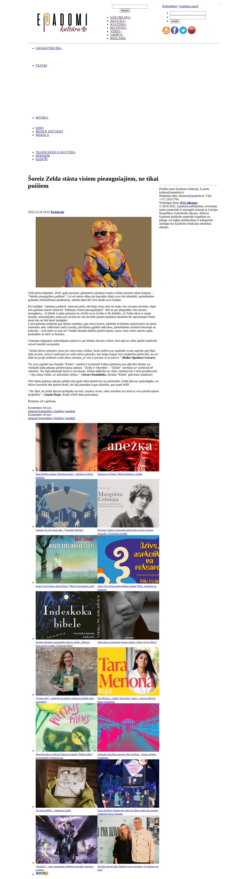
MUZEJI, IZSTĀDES (49, 131)
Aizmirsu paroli (188, 6)
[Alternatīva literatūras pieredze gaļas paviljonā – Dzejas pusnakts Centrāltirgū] (128, 750)
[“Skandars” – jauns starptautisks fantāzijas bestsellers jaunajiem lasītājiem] (66, 862)
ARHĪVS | (116, 34)
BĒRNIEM (43, 155)
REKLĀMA (118, 38)
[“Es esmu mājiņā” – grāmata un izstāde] (66, 806)
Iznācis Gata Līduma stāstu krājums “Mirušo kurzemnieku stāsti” (65, 586)
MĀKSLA (42, 135)
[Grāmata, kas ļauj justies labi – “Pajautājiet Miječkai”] (66, 526)
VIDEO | (115, 31)
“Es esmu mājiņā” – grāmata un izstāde (53, 810)
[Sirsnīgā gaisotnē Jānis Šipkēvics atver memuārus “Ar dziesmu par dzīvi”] (128, 862)
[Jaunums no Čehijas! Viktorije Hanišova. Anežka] (128, 470)
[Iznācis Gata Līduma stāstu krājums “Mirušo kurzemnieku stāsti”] (66, 582)
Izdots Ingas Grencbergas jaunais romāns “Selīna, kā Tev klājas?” (127, 642)
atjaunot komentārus (40, 411)
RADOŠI (41, 159)
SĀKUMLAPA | (120, 17)
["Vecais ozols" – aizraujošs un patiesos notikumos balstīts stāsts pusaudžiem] (66, 694)
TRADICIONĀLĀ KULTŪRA (55, 152)
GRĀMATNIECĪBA (49, 48)
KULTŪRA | (118, 24)
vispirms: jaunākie (64, 411)
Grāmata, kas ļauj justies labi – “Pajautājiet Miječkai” (60, 530)
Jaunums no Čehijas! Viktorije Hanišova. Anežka (119, 474)
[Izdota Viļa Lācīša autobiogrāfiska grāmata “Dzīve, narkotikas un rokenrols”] (128, 582)
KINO (40, 128)
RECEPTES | (118, 27)
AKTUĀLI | (118, 21)
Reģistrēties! (169, 6)
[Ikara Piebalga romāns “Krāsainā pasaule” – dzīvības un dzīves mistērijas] (66, 470)
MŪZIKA (42, 117)
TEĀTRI (41, 65)
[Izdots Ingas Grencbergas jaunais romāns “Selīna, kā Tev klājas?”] (128, 638)
